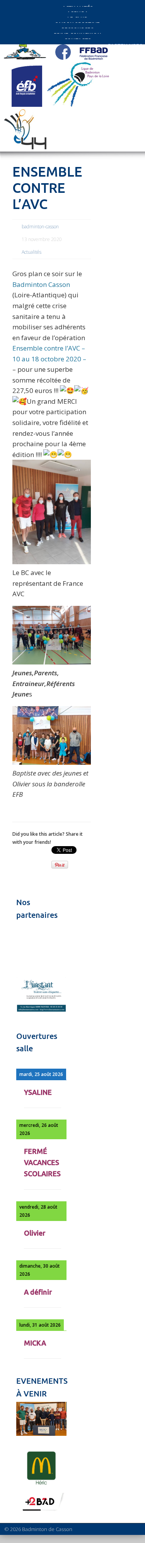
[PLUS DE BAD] (41, 1510)
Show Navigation (117, 70)
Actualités (31, 252)
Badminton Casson (41, 284)
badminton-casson (40, 226)
